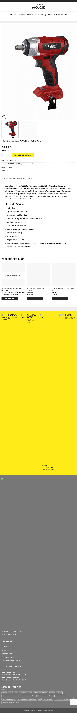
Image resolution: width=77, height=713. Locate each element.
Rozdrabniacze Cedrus (8, 699)
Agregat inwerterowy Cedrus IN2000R (36, 289)
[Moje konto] (68, 6)
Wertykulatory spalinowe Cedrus (63, 699)
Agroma (4, 692)
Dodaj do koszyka (23, 155)
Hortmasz (52, 692)
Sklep (13, 15)
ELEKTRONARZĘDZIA (27, 15)
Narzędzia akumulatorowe (53, 15)
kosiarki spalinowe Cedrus (9, 696)
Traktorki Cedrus (47, 699)
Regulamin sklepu (8, 657)
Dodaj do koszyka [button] (35, 298)
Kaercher (59, 692)
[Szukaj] (7, 6)
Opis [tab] (3, 178)
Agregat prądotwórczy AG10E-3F (12, 288)
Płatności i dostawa (8, 654)
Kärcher (39, 696)
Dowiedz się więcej (9, 298)
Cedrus (10, 167)
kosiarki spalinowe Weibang (27, 696)
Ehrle (16, 692)
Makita (51, 696)
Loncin (45, 696)
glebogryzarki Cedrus (25, 692)
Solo (39, 699)
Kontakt (4, 647)
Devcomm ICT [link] (49, 710)
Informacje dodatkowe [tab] (15, 178)
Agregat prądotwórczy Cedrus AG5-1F (63, 289)
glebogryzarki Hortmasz (40, 692)
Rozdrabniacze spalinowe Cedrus (26, 699)
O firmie (4, 650)
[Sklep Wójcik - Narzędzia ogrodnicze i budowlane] (38, 6)
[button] (3, 6)
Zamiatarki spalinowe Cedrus (10, 702)
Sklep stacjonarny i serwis (11, 661)
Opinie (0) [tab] (28, 178)
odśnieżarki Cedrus (60, 696)
